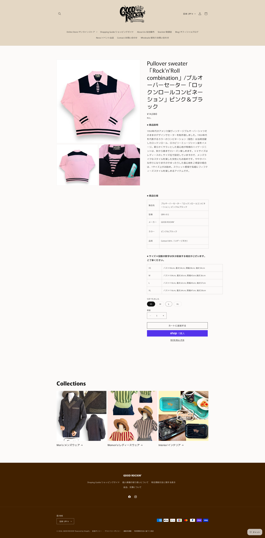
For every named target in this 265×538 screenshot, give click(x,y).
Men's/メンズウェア (68, 445)
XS (151, 304)
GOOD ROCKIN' (68, 531)
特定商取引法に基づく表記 (144, 531)
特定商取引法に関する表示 (163, 482)
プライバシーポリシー (113, 531)
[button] (60, 14)
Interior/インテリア (170, 445)
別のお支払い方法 (177, 340)
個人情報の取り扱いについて (135, 482)
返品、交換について (132, 487)
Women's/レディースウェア (124, 445)
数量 (149, 310)
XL (179, 304)
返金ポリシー (97, 531)
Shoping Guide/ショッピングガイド (103, 482)
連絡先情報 (128, 531)
